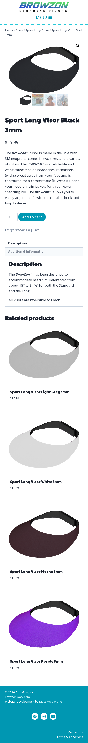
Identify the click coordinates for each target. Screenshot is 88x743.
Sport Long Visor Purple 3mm (36, 661)
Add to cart (32, 217)
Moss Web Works (50, 701)
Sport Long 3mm (28, 230)
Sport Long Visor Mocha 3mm (36, 571)
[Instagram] (44, 716)
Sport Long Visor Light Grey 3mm (39, 391)
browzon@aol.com (17, 697)
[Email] (53, 716)
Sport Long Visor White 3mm (36, 481)
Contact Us (75, 732)
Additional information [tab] (27, 251)
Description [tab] (17, 243)
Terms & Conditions (69, 737)
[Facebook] (35, 716)
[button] (77, 45)
